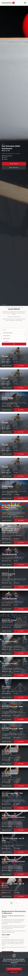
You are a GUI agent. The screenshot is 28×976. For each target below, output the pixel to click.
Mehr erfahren (8, 365)
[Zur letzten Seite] (16, 903)
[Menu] (25, 3)
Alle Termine (14, 163)
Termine (22, 365)
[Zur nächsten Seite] (14, 903)
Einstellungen (14, 972)
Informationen (14, 167)
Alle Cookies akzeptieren (14, 968)
